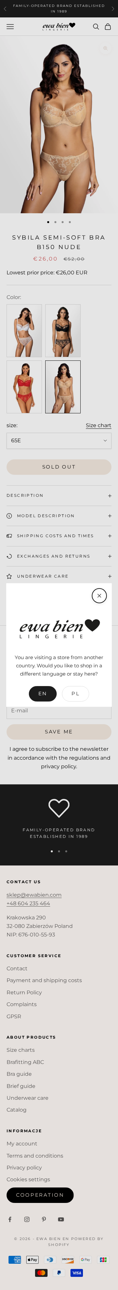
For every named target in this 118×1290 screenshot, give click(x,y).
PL (75, 693)
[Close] (99, 595)
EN (42, 693)
